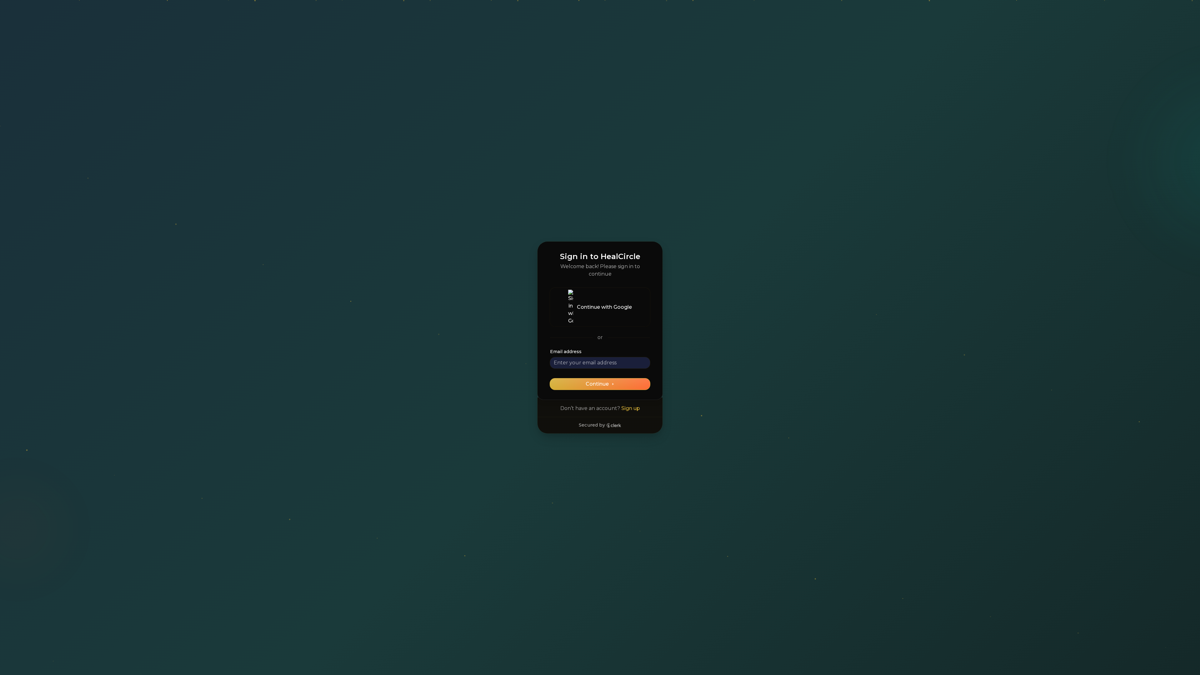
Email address (566, 351)
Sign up (630, 408)
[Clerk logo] (613, 425)
